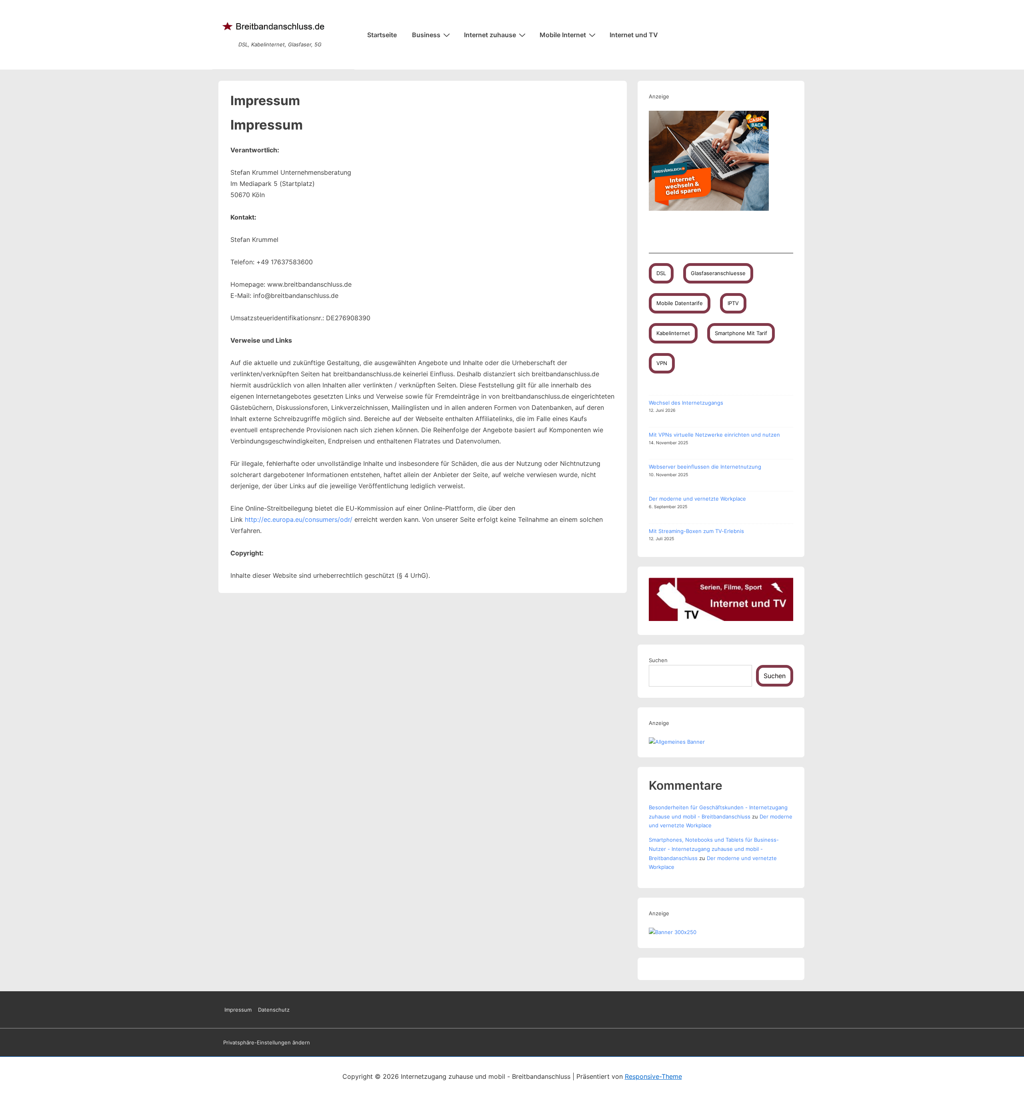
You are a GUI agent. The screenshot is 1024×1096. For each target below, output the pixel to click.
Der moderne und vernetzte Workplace (697, 498)
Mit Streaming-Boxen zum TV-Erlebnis (696, 531)
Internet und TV (634, 35)
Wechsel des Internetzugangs (686, 402)
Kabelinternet (673, 333)
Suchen (658, 660)
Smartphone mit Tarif (741, 333)
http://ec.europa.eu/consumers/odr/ (298, 519)
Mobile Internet (563, 35)
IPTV (733, 303)
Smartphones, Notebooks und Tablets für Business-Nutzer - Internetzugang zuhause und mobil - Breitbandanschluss (714, 848)
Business (426, 35)
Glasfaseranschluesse (718, 273)
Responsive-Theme (653, 1076)
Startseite (382, 35)
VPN (661, 363)
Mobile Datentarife (679, 303)
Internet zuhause (490, 35)
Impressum (238, 1009)
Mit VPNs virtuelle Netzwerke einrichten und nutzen (714, 434)
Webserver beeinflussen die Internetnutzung (705, 466)
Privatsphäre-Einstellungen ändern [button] (266, 1042)
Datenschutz (274, 1009)
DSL (661, 273)
